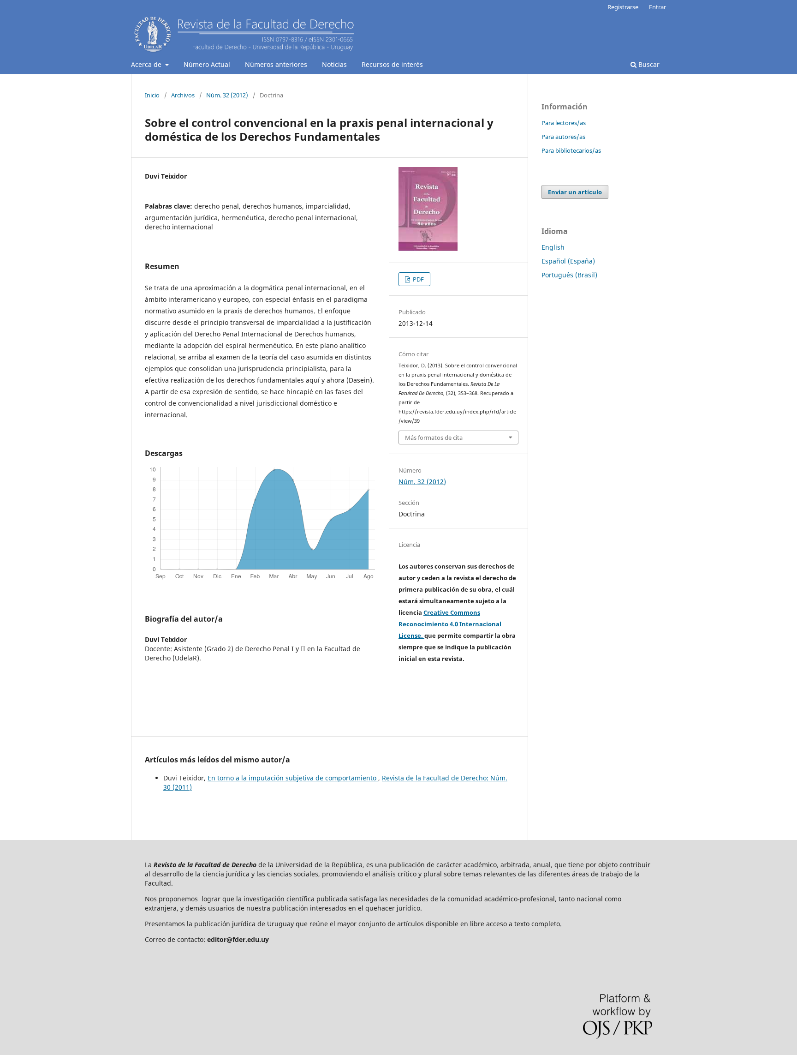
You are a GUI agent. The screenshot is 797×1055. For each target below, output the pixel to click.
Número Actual (207, 64)
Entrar (657, 7)
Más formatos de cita (434, 437)
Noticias (334, 64)
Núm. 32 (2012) (227, 95)
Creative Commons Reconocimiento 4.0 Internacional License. (449, 624)
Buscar (648, 64)
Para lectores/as (563, 123)
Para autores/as (563, 136)
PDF (417, 279)
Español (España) (568, 261)
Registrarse (622, 7)
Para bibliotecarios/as (571, 150)
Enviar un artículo (575, 192)
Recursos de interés (392, 64)
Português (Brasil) (569, 274)
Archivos (183, 95)
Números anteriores (276, 64)
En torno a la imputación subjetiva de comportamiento (293, 777)
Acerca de (147, 64)
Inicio (152, 95)
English (553, 247)
